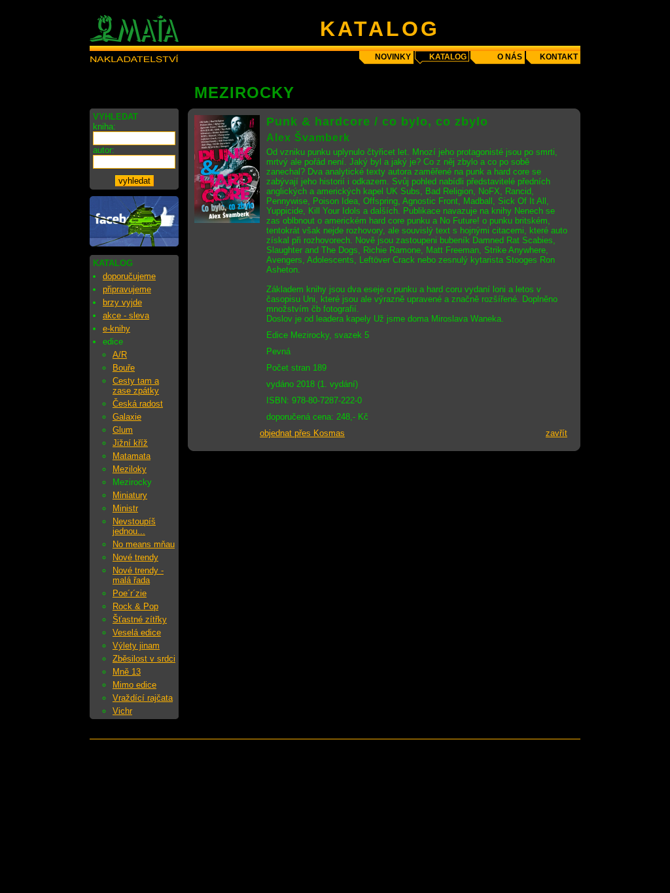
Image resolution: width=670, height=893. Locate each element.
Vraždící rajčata (143, 698)
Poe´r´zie (130, 593)
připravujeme (127, 289)
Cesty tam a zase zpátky (136, 386)
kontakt (559, 56)
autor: (104, 150)
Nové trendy (135, 557)
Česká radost (138, 404)
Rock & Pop (135, 606)
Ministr (125, 508)
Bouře (124, 368)
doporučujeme (129, 276)
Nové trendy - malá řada (138, 575)
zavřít (556, 433)
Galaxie (127, 417)
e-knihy (116, 328)
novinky (393, 56)
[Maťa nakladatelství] (134, 243)
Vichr (122, 711)
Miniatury (130, 495)
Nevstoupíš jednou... (134, 526)
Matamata (131, 456)
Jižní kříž (130, 443)
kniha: (104, 126)
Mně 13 (127, 672)
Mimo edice (134, 685)
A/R (120, 355)
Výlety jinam (136, 645)
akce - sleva (126, 315)
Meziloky (130, 469)
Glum (123, 430)
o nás (509, 56)
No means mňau (144, 544)
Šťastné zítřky (140, 619)
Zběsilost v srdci (144, 659)
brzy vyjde (122, 302)
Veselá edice (137, 632)
